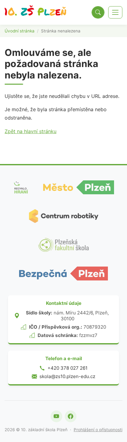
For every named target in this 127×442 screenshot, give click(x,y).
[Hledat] (98, 12)
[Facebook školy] (70, 416)
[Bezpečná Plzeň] (63, 273)
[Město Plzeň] (78, 187)
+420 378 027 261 (67, 368)
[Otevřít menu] (115, 12)
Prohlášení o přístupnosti (98, 429)
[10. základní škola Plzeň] (35, 12)
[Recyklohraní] (20, 187)
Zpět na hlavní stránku (30, 131)
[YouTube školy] (56, 416)
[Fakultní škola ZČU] (63, 245)
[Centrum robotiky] (63, 216)
